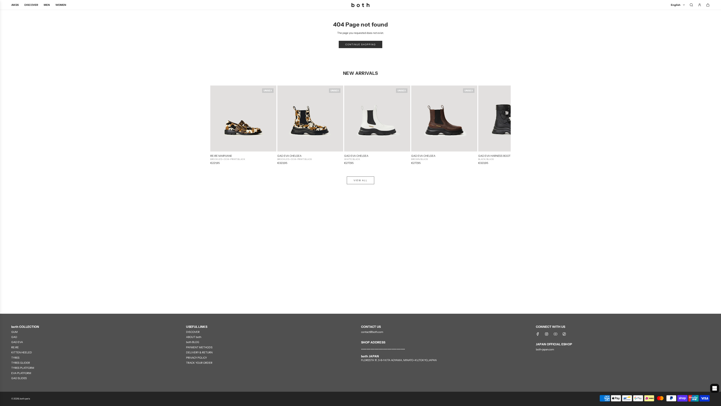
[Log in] (699, 5)
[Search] (691, 5)
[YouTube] (555, 334)
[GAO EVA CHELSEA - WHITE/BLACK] (377, 119)
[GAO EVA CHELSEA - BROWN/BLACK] (444, 119)
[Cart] (708, 5)
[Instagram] (546, 334)
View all (360, 180)
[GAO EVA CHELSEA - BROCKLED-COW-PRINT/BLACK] (310, 119)
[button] (217, 125)
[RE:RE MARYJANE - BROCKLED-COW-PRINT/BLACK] (243, 119)
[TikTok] (564, 334)
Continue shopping (360, 44)
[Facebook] (538, 334)
